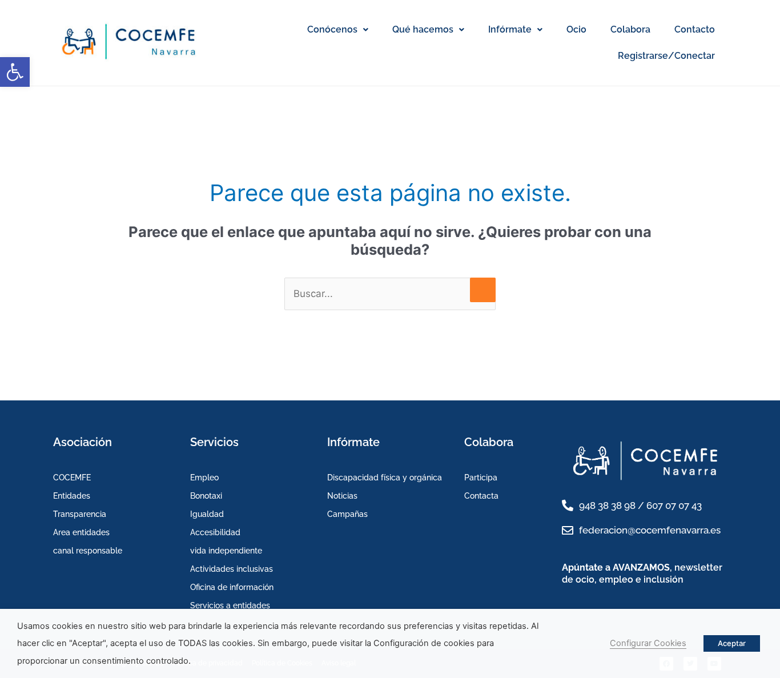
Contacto (694, 29)
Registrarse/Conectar (666, 55)
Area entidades (81, 532)
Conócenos (332, 29)
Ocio (576, 29)
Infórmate (510, 29)
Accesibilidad (215, 532)
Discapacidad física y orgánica (384, 477)
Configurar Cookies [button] (648, 643)
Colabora (630, 29)
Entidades (71, 495)
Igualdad (207, 514)
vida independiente (226, 550)
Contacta (481, 495)
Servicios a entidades (230, 605)
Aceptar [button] (732, 643)
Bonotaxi (206, 495)
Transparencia (79, 514)
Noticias (342, 495)
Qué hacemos (422, 29)
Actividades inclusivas (231, 568)
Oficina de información (232, 587)
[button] (15, 72)
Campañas (347, 514)
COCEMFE (72, 477)
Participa (480, 477)
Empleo (204, 477)
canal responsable (87, 550)
